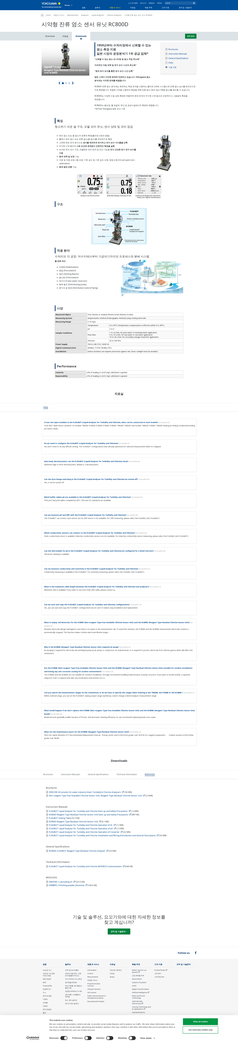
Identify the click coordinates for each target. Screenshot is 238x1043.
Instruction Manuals (177, 54)
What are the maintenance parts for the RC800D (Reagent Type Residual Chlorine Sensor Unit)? (86, 732)
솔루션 (97, 7)
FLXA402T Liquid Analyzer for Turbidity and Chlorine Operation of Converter (84, 832)
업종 (83, 7)
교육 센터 (157, 973)
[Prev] (59, 83)
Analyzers (85, 15)
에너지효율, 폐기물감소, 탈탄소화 (74, 987)
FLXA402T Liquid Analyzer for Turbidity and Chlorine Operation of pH (81, 828)
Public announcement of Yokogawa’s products (96, 997)
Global (159, 3)
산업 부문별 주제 (138, 975)
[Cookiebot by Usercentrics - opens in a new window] (33, 1038)
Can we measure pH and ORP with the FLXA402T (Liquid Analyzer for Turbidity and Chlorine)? (85, 515)
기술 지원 (172, 67)
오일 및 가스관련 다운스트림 (49, 974)
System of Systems (139, 982)
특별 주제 (148, 7)
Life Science (91, 992)
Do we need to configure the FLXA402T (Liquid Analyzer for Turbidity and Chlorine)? (81, 443)
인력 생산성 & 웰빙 (72, 970)
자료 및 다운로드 (116, 970)
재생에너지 (47, 989)
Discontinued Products (95, 1001)
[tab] (46, 407)
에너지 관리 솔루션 (72, 1003)
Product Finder (159, 970)
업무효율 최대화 (71, 982)
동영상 (112, 977)
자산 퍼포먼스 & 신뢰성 (73, 979)
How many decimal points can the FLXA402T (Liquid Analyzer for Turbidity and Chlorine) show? (86, 461)
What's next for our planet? (139, 971)
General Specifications (178, 58)
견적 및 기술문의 (185, 7)
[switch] (88, 1038)
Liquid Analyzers (97, 15)
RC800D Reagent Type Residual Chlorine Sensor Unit (73, 821)
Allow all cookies (200, 1022)
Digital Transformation (140, 989)
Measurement (72, 15)
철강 (44, 1013)
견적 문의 (190, 36)
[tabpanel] (66, 58)
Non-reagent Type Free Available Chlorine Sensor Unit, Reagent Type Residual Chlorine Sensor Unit (95, 795)
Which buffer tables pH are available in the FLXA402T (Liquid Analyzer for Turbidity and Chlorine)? (87, 497)
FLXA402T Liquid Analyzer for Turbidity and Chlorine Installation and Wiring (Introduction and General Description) (102, 835)
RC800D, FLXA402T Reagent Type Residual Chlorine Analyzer (77, 851)
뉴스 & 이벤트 (133, 3)
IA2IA (134, 986)
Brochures (173, 49)
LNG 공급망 (47, 979)
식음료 (45, 1006)
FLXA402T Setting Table (60, 818)
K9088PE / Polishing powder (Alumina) (67, 885)
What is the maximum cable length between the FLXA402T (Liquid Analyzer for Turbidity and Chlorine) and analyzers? (96, 586)
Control (90, 973)
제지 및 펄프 (47, 1009)
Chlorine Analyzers (114, 15)
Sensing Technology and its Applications (141, 1008)
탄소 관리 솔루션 (71, 1000)
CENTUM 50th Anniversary (137, 1002)
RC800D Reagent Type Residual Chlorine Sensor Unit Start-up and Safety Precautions (89, 814)
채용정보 (152, 3)
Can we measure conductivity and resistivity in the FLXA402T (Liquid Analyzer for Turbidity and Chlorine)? (91, 569)
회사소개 (143, 3)
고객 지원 (165, 7)
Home (48, 15)
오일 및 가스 (47, 970)
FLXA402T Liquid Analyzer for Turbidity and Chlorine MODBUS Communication (85, 866)
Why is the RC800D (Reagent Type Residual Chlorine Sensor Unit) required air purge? (81, 647)
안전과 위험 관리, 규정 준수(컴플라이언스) (73, 974)
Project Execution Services (93, 985)
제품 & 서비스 (115, 7)
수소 (44, 992)
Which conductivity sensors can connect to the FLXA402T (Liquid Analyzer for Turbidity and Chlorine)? (89, 533)
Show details (146, 1038)
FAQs (170, 62)
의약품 (45, 1003)
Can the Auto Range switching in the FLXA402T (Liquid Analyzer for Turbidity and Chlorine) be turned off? (91, 479)
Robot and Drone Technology (138, 997)
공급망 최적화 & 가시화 (73, 991)
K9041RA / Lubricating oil (61, 881)
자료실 (132, 7)
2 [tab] (66, 83)
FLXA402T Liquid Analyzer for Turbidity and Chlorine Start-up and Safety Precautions (88, 811)
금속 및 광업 (47, 996)
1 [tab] (63, 83)
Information (91, 970)
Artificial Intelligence (139, 992)
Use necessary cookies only (200, 1030)
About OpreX (137, 979)
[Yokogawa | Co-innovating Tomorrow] (52, 5)
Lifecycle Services (94, 989)
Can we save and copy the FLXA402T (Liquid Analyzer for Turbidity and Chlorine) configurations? (87, 604)
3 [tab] (69, 83)
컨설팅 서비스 (92, 980)
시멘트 (45, 999)
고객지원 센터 (159, 977)
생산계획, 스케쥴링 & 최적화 (72, 995)
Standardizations (138, 1012)
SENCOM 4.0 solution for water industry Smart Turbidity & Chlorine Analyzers (85, 792)
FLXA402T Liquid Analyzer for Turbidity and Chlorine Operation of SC (81, 825)
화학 (44, 982)
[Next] (72, 83)
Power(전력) (47, 986)
